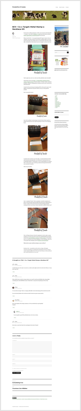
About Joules (61, 7)
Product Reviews (57, 104)
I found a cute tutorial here (43, 240)
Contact (67, 7)
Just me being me (58, 103)
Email (13, 359)
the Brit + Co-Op (37, 34)
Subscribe (56, 117)
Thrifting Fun (57, 106)
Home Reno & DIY (58, 102)
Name (13, 354)
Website (13, 363)
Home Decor (57, 101)
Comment (14, 340)
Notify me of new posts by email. (18, 370)
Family (56, 97)
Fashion (56, 98)
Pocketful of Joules (19, 7)
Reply (13, 271)
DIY (55, 96)
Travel (56, 107)
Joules (13, 35)
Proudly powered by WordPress (24, 406)
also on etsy (43, 237)
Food (56, 100)
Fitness (56, 99)
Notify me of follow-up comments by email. (20, 368)
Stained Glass (57, 105)
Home (57, 7)
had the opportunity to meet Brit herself (31, 35)
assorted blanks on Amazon (34, 237)
